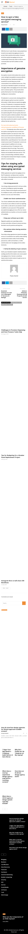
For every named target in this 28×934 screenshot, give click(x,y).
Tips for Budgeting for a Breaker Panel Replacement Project (12, 456)
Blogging (3, 859)
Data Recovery (5, 867)
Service (3, 885)
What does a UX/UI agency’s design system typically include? (7, 799)
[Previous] (3, 809)
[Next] (6, 809)
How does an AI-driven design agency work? (20, 773)
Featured (4, 869)
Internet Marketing (7, 874)
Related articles (6, 302)
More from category (7, 304)
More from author (16, 302)
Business (3, 862)
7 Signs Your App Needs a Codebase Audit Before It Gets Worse (7, 753)
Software (4, 890)
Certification (5, 864)
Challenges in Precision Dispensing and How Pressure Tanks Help (13, 331)
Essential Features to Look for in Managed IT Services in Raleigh (6, 294)
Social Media (4, 887)
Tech (3, 13)
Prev (4, 588)
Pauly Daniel (4, 24)
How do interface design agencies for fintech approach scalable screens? (13, 729)
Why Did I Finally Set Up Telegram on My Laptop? (19, 752)
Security (3, 879)
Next (7, 588)
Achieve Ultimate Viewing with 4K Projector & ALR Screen (22, 294)
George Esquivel (4, 733)
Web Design (4, 609)
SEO (2, 882)
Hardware (4, 872)
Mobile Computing (6, 877)
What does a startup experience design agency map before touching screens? (7, 776)
